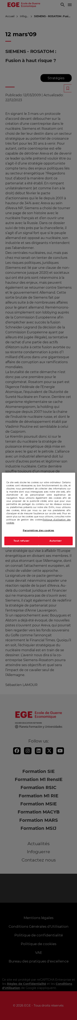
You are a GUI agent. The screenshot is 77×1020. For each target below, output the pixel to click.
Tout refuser (22, 540)
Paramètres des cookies (38, 530)
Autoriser (55, 540)
